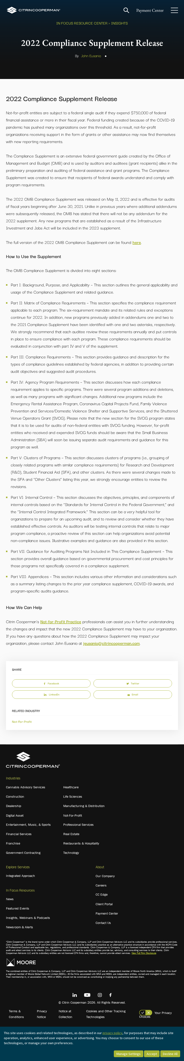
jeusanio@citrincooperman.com (111, 643)
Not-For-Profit (22, 721)
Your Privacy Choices (155, 1015)
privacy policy (112, 1033)
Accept (152, 1054)
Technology (71, 853)
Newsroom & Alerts (19, 927)
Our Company (105, 876)
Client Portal (104, 904)
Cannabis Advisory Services (25, 787)
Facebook (53, 683)
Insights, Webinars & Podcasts (28, 918)
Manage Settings (128, 1054)
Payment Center (150, 10)
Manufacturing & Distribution (84, 806)
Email (135, 694)
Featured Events (17, 908)
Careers (101, 885)
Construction (15, 796)
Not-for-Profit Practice (60, 621)
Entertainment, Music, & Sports (28, 824)
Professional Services (78, 824)
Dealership (13, 806)
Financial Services (19, 834)
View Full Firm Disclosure (144, 953)
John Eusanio (91, 55)
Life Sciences (72, 796)
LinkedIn (54, 694)
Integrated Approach (20, 876)
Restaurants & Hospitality (81, 843)
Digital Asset (14, 815)
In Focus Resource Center (82, 23)
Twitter (135, 683)
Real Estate (71, 834)
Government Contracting (23, 853)
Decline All (170, 1054)
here (136, 242)
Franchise (13, 843)
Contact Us (103, 923)
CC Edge (102, 894)
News (10, 899)
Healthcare (71, 787)
